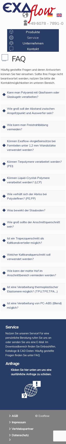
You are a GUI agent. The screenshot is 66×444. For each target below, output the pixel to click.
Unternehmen (33, 43)
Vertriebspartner (22, 429)
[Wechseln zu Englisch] (59, 15)
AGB (15, 416)
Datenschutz (20, 435)
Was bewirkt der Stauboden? (26, 210)
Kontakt (33, 49)
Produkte (33, 32)
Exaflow (29, 13)
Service (33, 38)
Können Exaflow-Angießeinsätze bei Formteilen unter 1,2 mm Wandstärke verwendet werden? (31, 145)
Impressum (19, 422)
